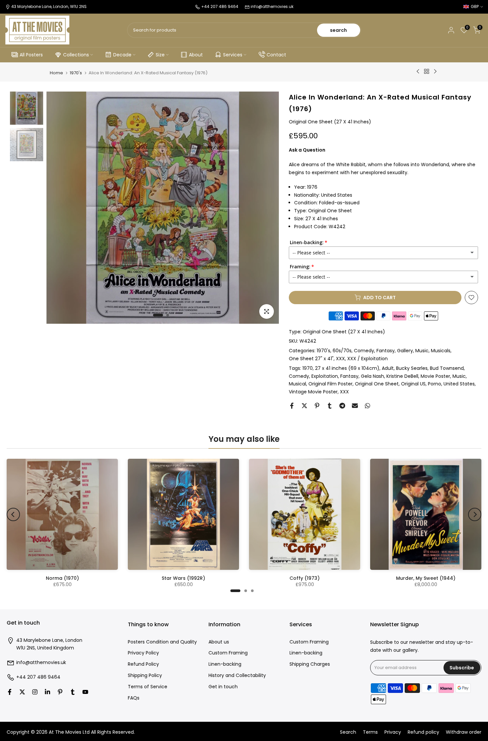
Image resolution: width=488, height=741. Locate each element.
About (196, 54)
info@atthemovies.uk (272, 6)
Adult (388, 368)
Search (348, 732)
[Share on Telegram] (342, 406)
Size (160, 54)
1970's (76, 73)
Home (56, 73)
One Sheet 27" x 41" (311, 358)
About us (218, 642)
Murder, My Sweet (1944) (425, 578)
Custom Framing (228, 653)
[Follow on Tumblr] (73, 692)
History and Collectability (237, 675)
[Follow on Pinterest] (60, 692)
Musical (297, 383)
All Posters (31, 54)
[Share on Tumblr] (330, 406)
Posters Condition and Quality (162, 642)
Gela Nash (372, 376)
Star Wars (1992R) (183, 578)
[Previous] (13, 514)
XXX (340, 358)
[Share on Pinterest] (317, 406)
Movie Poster (435, 376)
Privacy (392, 732)
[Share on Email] (355, 406)
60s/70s (342, 350)
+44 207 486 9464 (38, 677)
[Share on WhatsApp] (367, 406)
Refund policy (423, 732)
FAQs (133, 698)
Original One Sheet (377, 383)
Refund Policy (143, 664)
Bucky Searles (412, 368)
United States (459, 383)
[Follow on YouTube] (85, 692)
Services (232, 54)
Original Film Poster (330, 383)
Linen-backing (224, 664)
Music (422, 350)
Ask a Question (307, 150)
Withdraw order (463, 732)
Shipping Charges (309, 664)
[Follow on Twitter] (22, 692)
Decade (122, 54)
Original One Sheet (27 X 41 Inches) (344, 331)
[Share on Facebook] (292, 406)
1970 (307, 368)
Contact (276, 54)
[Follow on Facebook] (10, 692)
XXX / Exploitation (367, 358)
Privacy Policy (143, 653)
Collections (76, 54)
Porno (434, 383)
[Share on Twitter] (304, 406)
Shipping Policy (145, 675)
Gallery (405, 350)
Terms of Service (147, 687)
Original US (413, 383)
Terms (370, 732)
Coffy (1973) (304, 578)
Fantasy (385, 350)
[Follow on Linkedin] (47, 692)
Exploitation (324, 376)
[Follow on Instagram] (35, 692)
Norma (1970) (62, 578)
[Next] (474, 514)
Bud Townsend (447, 368)
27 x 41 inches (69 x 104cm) (347, 368)
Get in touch (223, 687)
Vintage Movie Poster (313, 391)
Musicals (440, 350)
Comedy (364, 350)
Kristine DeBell (402, 376)
